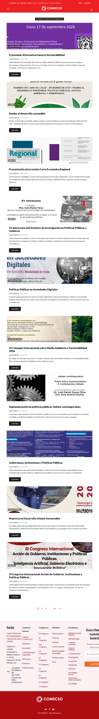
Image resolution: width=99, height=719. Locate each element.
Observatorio (58, 633)
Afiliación (26, 643)
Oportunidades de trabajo (58, 652)
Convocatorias (58, 646)
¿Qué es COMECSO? (27, 638)
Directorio (26, 659)
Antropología (73, 639)
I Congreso (43, 686)
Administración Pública (74, 634)
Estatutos (26, 663)
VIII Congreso (43, 645)
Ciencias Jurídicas (72, 643)
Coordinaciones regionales (28, 653)
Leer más (14, 74)
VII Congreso (43, 652)
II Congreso (43, 682)
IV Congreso (43, 670)
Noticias (55, 638)
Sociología (72, 683)
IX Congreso (43, 639)
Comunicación (74, 653)
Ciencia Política (71, 649)
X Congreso (43, 633)
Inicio (80, 3)
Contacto (87, 3)
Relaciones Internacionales (74, 679)
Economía (72, 661)
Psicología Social (72, 673)
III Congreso (43, 676)
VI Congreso (43, 659)
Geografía (72, 665)
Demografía (73, 657)
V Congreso (44, 664)
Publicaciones (28, 667)
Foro (54, 662)
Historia (71, 668)
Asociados (26, 648)
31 (54, 608)
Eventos (55, 642)
